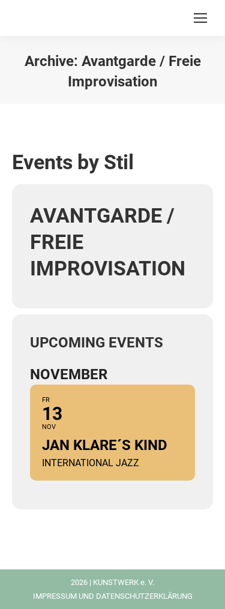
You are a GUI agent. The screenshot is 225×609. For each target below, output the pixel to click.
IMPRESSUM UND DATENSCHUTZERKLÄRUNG (113, 596)
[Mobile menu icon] (200, 18)
